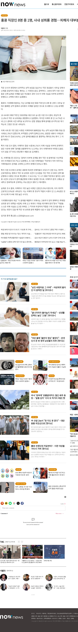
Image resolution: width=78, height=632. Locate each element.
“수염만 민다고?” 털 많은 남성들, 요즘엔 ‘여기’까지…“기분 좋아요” (31, 561)
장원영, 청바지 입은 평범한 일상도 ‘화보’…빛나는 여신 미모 (60, 578)
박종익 (3, 28)
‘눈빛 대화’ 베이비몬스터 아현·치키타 (37, 577)
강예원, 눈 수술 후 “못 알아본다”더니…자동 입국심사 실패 (37, 588)
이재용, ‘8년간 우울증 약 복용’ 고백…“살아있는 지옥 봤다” (14, 588)
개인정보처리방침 (51, 613)
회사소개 (38, 613)
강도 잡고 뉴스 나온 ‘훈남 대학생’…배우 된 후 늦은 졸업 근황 (13, 578)
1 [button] (31, 594)
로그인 (33, 613)
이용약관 (44, 613)
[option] (32, 555)
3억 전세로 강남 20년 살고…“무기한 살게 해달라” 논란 (53, 561)
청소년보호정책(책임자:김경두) (64, 613)
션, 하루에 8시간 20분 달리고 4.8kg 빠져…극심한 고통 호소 (60, 588)
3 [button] (34, 594)
